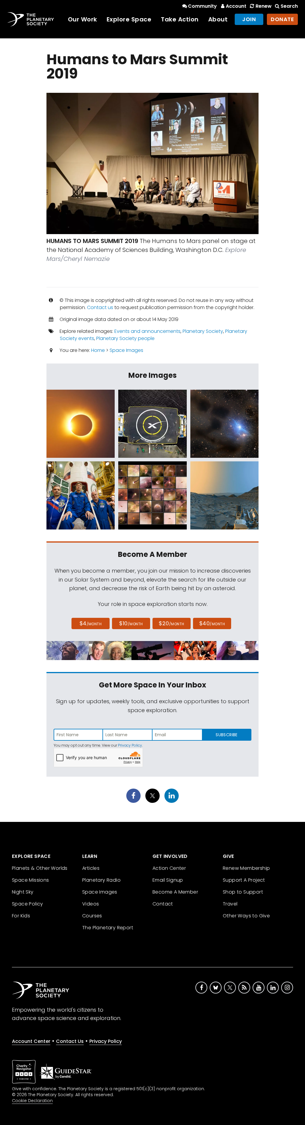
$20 (171, 623)
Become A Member (175, 892)
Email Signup (167, 880)
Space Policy (27, 903)
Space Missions (30, 880)
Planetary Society (203, 331)
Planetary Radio (101, 880)
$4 (91, 623)
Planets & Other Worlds (40, 868)
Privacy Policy (130, 745)
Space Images (126, 350)
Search (289, 6)
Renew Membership (246, 868)
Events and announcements (147, 331)
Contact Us (70, 1041)
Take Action (180, 19)
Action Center (169, 868)
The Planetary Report (107, 927)
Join (249, 19)
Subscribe (226, 735)
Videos (90, 903)
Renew (263, 6)
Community (202, 6)
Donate (282, 19)
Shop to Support (243, 892)
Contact (162, 903)
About (218, 19)
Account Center (31, 1041)
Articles (90, 868)
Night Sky (23, 892)
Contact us (100, 307)
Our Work (82, 19)
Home (98, 350)
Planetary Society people (125, 338)
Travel (230, 903)
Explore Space (129, 19)
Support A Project (244, 880)
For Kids (21, 915)
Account (236, 6)
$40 (212, 623)
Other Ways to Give (246, 915)
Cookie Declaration (32, 1101)
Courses (92, 915)
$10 (131, 623)
